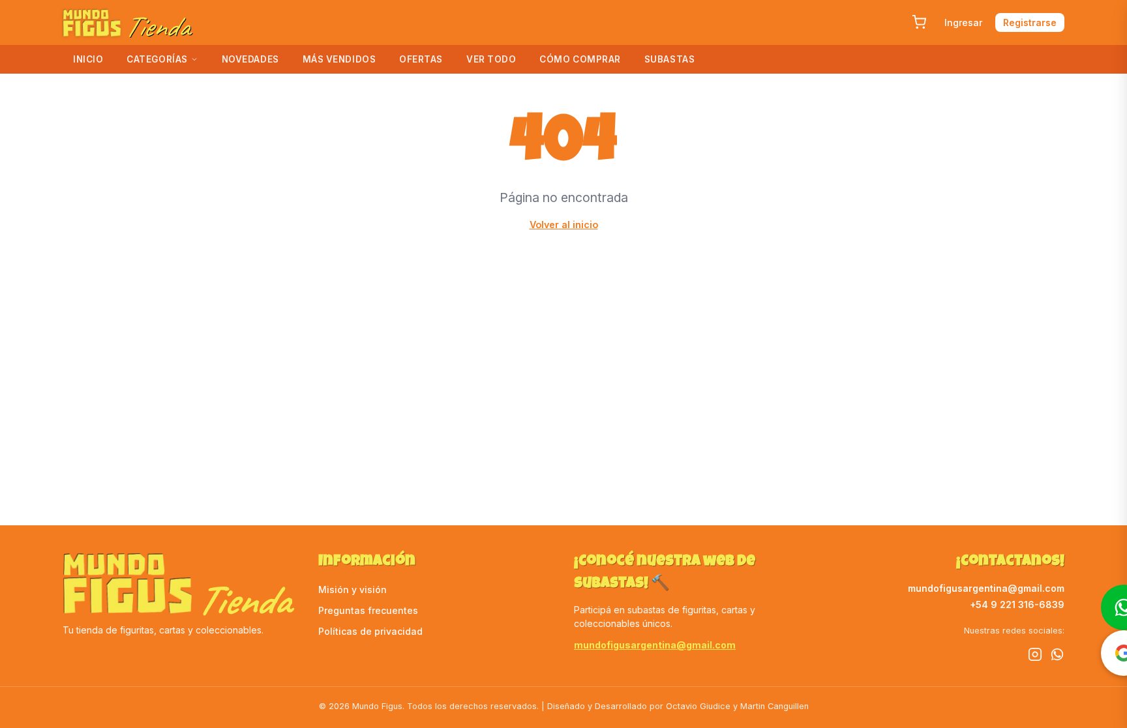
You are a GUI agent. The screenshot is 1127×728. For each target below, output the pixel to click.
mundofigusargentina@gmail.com (655, 644)
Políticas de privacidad (370, 631)
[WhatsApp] (1057, 656)
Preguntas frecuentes (368, 610)
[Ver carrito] (919, 22)
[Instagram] (1035, 656)
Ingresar (963, 22)
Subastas (669, 59)
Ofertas (421, 59)
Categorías (157, 59)
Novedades (250, 59)
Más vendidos (339, 59)
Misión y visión (352, 589)
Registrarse (1030, 22)
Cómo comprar (580, 59)
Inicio (88, 59)
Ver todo (491, 59)
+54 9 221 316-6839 (1017, 604)
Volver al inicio (564, 224)
